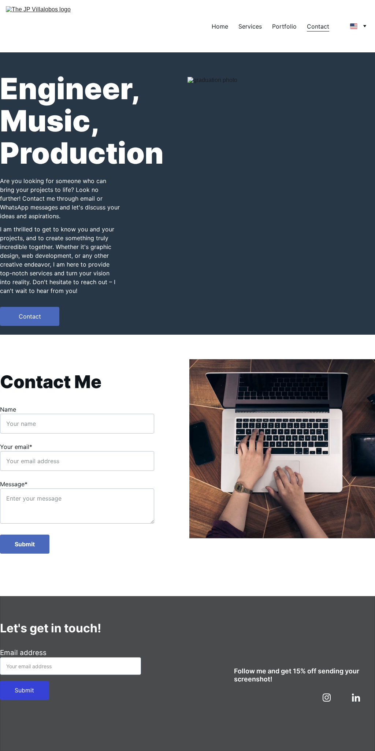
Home (220, 26)
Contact (318, 26)
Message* (13, 484)
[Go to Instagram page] (330, 698)
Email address (23, 652)
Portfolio (284, 26)
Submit (25, 544)
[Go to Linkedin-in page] (356, 698)
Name (8, 409)
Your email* (16, 446)
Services (250, 26)
